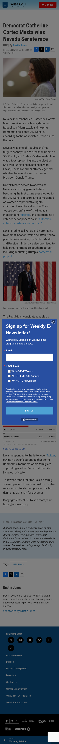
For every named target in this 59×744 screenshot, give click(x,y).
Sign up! (29, 410)
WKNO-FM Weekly (22, 371)
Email (9, 350)
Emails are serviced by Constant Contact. (22, 401)
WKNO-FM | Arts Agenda (25, 376)
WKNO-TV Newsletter (23, 380)
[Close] (54, 321)
